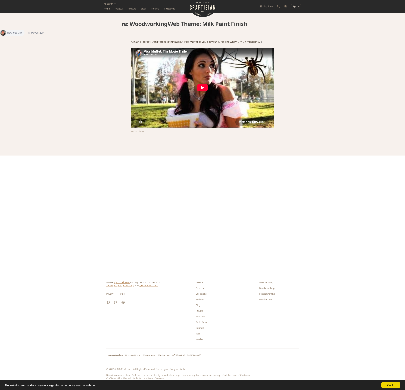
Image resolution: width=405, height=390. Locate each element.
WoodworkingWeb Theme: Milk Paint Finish (188, 24)
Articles (199, 339)
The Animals (149, 355)
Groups (199, 282)
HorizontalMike (14, 32)
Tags (198, 333)
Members (200, 316)
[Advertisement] (201, 213)
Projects (119, 8)
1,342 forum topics (148, 285)
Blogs (143, 8)
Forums (155, 8)
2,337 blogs (128, 285)
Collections (169, 8)
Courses (200, 327)
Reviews (132, 8)
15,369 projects (114, 285)
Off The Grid (178, 355)
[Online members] (285, 6)
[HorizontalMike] (3, 33)
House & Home (132, 355)
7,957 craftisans (122, 282)
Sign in (296, 6)
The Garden (164, 355)
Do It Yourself (193, 355)
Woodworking (266, 282)
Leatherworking (267, 293)
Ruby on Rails (177, 369)
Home (107, 8)
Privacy (109, 293)
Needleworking (267, 288)
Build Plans (201, 322)
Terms (121, 293)
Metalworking (266, 299)
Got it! (390, 385)
